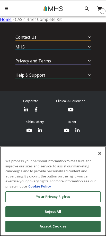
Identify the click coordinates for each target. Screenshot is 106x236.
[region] (53, 191)
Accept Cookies (53, 226)
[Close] (99, 153)
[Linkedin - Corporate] (26, 110)
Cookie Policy (39, 186)
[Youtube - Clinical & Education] (70, 110)
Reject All (53, 211)
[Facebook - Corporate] (36, 110)
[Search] (86, 8)
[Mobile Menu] (6, 8)
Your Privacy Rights (53, 196)
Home (6, 19)
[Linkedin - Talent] (77, 131)
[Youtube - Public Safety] (29, 131)
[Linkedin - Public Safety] (40, 131)
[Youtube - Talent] (66, 131)
